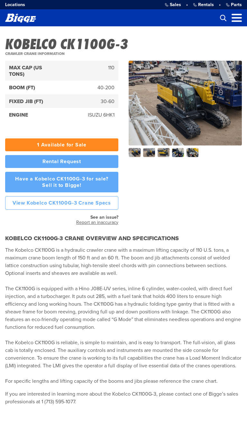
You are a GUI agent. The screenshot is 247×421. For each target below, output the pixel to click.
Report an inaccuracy (97, 222)
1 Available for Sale (62, 145)
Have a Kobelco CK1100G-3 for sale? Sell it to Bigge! (61, 182)
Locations (15, 4)
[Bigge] (20, 17)
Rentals (206, 4)
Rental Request (61, 161)
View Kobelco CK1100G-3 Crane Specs (62, 203)
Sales (175, 4)
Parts (236, 4)
